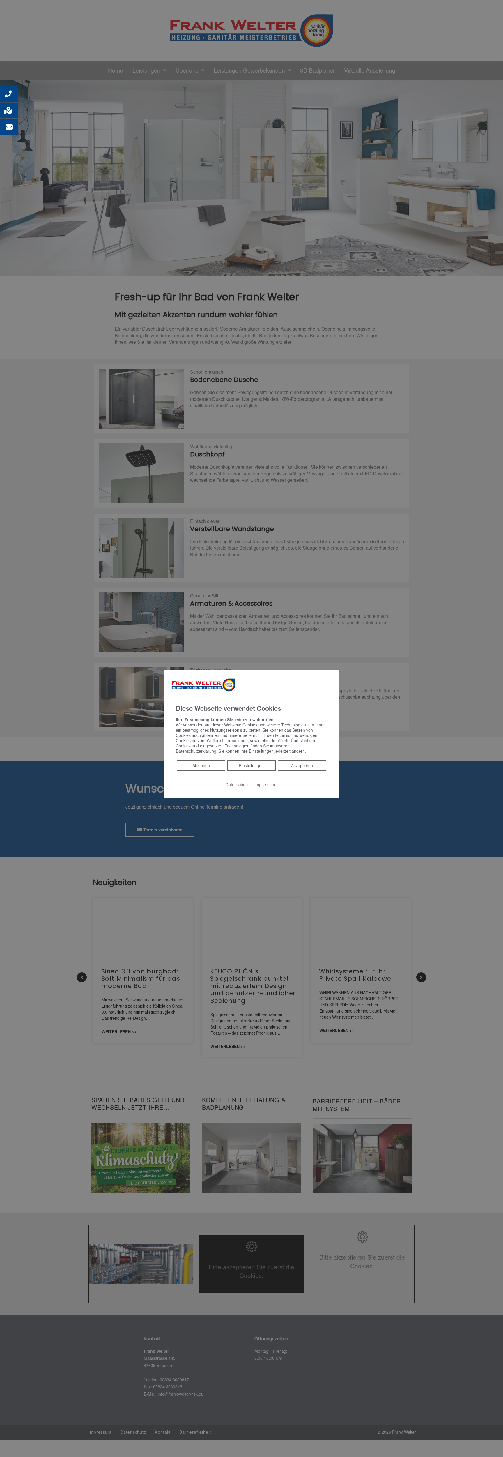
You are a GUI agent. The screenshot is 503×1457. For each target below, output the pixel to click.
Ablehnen (201, 765)
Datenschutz (237, 784)
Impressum (264, 784)
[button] (9, 94)
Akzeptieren (302, 765)
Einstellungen (251, 765)
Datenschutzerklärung (196, 751)
